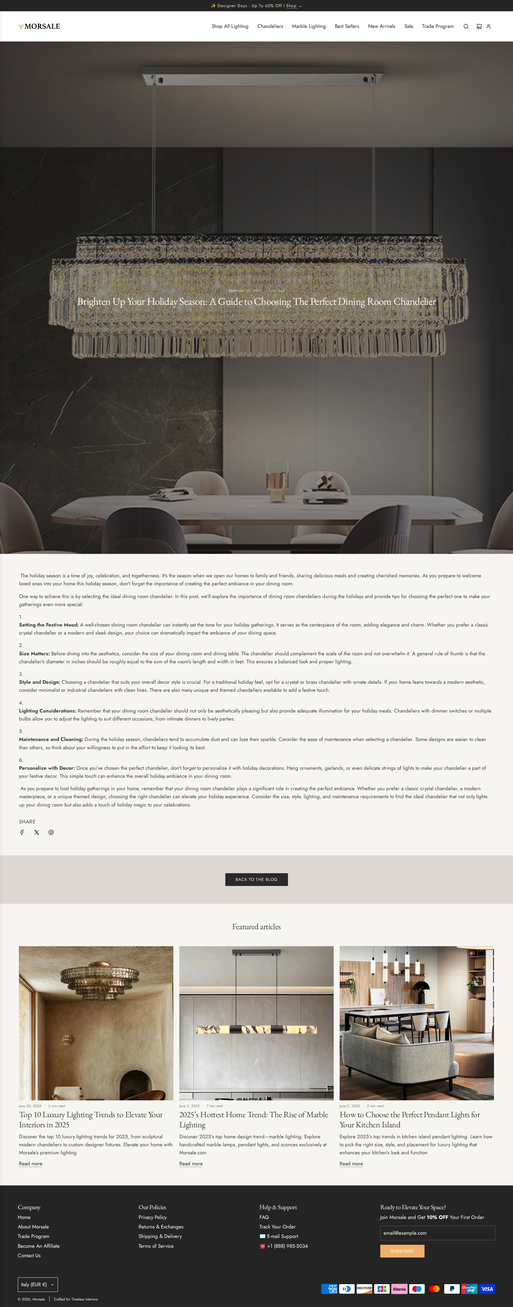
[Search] (466, 26)
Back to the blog (257, 879)
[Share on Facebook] (21, 833)
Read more (30, 1163)
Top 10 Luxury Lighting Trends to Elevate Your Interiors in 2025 (91, 1119)
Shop (291, 6)
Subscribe (402, 1251)
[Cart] (479, 26)
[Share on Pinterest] (51, 833)
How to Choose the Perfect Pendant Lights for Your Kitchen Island (410, 1119)
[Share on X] (36, 833)
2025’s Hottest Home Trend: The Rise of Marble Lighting (253, 1119)
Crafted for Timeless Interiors (76, 1299)
